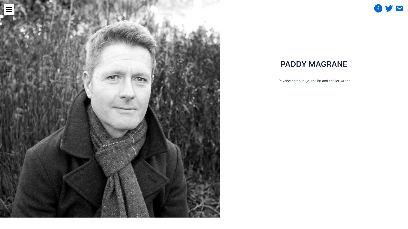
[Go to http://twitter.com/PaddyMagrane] (389, 9)
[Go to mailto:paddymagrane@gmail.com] (399, 9)
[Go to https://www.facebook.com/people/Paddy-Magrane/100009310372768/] (378, 9)
